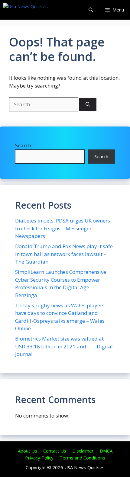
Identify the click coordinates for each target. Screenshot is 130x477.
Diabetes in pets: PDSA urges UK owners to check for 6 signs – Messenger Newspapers (62, 228)
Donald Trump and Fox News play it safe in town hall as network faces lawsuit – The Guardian (64, 254)
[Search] (87, 104)
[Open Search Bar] (91, 10)
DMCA (106, 451)
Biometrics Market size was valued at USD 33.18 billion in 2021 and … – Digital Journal (64, 346)
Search (23, 145)
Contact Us (54, 451)
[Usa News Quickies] (37, 10)
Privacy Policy (39, 458)
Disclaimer (83, 451)
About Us (27, 451)
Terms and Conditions (82, 458)
